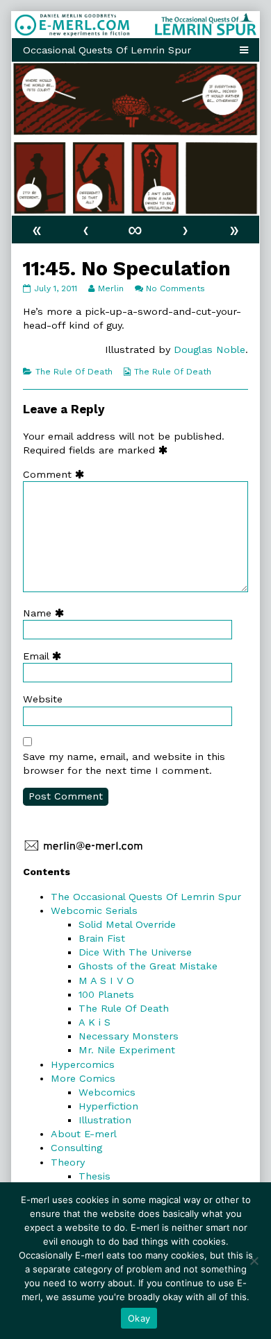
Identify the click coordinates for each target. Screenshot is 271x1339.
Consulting (76, 1147)
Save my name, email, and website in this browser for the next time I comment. (124, 763)
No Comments (175, 288)
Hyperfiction (108, 1106)
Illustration (105, 1119)
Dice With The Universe (135, 952)
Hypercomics (83, 1064)
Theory (68, 1162)
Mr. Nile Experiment (127, 1049)
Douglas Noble (209, 349)
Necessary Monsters (129, 1036)
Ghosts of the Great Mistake (148, 965)
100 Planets (106, 994)
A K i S (94, 1022)
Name (46, 613)
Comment (56, 474)
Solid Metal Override (127, 924)
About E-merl (84, 1133)
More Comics (83, 1078)
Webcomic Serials (94, 910)
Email (45, 656)
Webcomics (107, 1092)
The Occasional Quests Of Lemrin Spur (146, 896)
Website (43, 699)
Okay (139, 1318)
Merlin (110, 288)
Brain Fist (102, 938)
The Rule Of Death (74, 372)
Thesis (94, 1176)
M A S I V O (106, 980)
